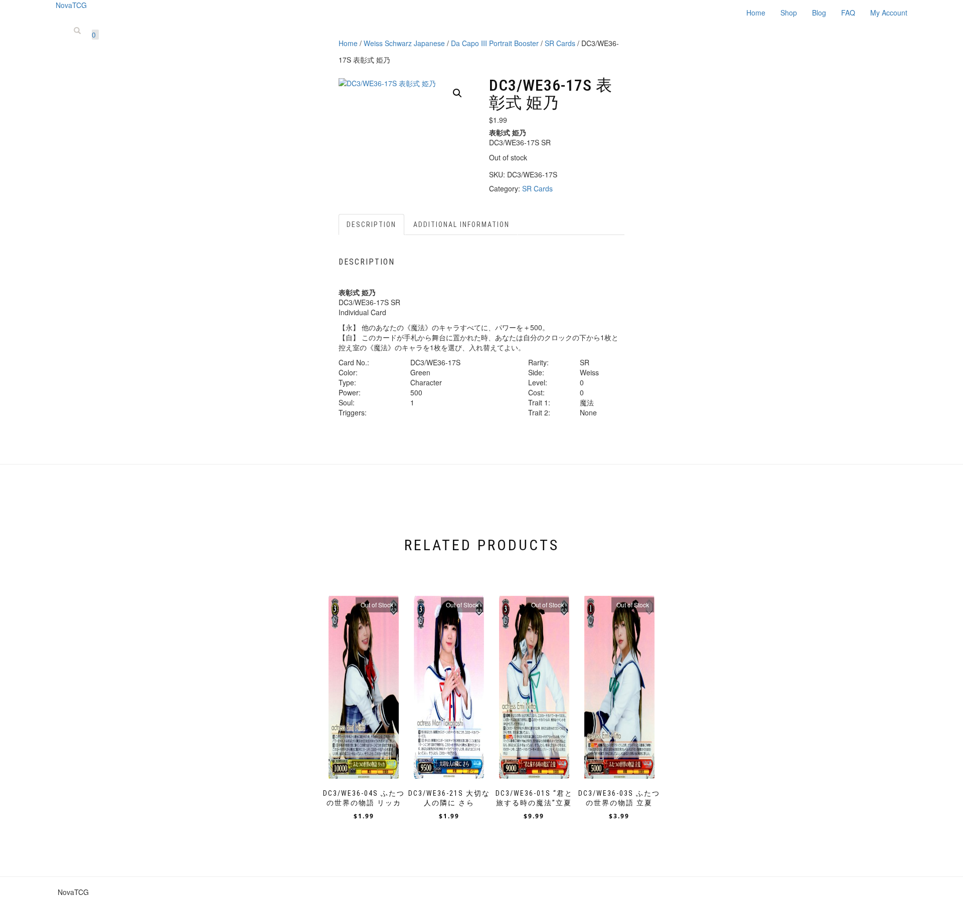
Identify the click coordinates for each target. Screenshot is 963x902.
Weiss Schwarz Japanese (404, 43)
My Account (888, 13)
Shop (788, 13)
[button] (457, 93)
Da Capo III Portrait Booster (495, 43)
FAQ (848, 13)
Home (755, 13)
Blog (819, 13)
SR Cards (560, 43)
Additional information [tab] (461, 224)
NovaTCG (71, 5)
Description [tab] (371, 224)
